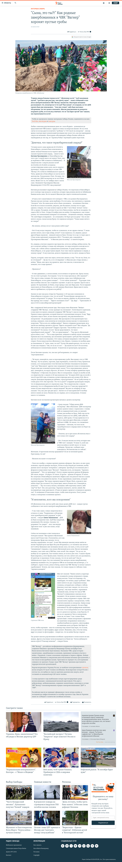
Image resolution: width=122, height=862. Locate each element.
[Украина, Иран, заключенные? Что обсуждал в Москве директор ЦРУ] (23, 722)
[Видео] (104, 3)
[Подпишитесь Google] (62, 846)
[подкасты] (109, 3)
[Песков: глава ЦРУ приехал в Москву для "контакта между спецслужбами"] (47, 818)
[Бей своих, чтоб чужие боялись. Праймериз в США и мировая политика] (61, 757)
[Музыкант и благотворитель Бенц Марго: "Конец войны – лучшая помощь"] (19, 818)
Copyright (36, 855)
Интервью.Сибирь (38, 9)
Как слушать (37, 845)
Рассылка (36, 852)
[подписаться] (96, 846)
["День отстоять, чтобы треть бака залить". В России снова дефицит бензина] (75, 792)
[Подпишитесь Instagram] (84, 846)
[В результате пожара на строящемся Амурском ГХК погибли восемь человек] (47, 792)
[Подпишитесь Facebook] (67, 846)
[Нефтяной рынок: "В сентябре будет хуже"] (98, 757)
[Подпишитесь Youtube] (75, 846)
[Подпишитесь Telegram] (79, 846)
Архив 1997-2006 (11, 852)
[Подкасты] (92, 846)
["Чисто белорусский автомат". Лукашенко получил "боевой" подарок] (19, 792)
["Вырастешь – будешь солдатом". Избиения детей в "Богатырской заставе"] (75, 818)
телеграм (51, 121)
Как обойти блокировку (41, 848)
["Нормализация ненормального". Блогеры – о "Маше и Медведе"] (23, 757)
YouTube (35, 121)
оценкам (85, 668)
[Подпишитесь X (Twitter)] (71, 846)
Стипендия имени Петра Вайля (16, 848)
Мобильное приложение (14, 845)
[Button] (71, 32)
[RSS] (88, 846)
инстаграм (43, 121)
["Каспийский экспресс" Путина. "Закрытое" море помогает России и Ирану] (61, 722)
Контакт (8, 855)
